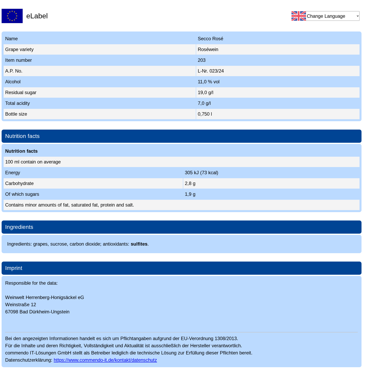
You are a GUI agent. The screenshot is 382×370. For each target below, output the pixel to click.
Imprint (13, 268)
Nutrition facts (22, 136)
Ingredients (19, 227)
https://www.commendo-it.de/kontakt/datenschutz (105, 360)
